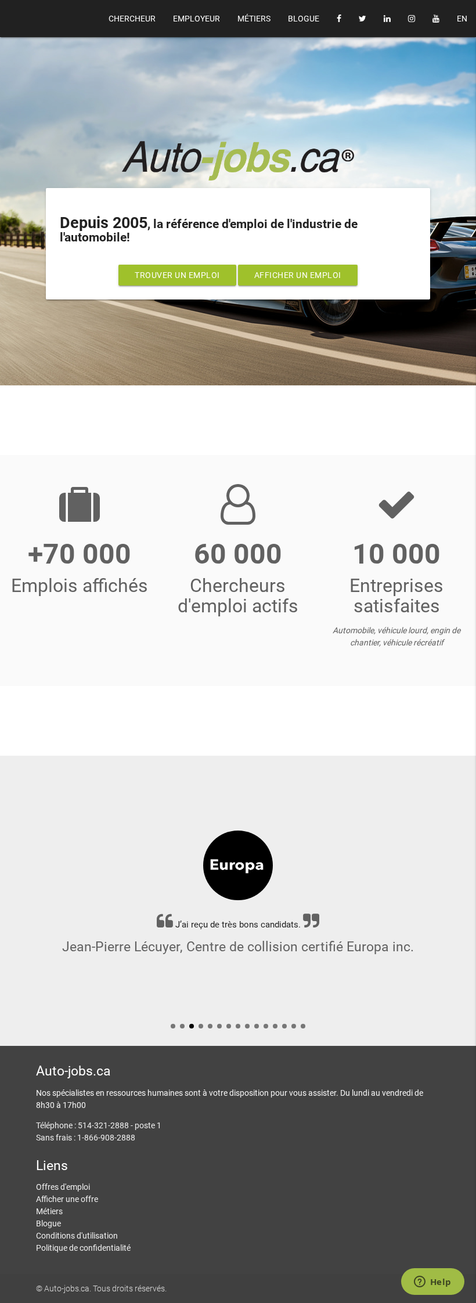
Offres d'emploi (63, 1187)
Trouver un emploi (177, 275)
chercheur (132, 18)
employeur (196, 18)
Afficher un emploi (297, 275)
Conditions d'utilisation (77, 1235)
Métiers (49, 1211)
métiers (254, 18)
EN (462, 18)
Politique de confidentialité (83, 1248)
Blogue (48, 1223)
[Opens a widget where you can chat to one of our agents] (432, 1282)
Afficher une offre (67, 1199)
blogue (303, 18)
